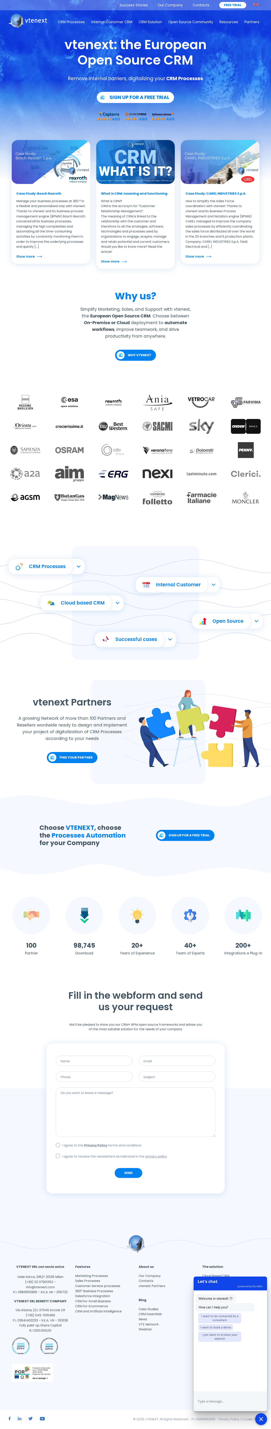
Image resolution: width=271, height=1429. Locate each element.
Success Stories (134, 5)
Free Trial (232, 5)
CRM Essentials (150, 1314)
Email (177, 1068)
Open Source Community (190, 21)
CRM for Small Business (93, 1301)
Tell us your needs (135, 1099)
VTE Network (149, 1324)
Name (94, 1068)
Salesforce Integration (92, 1296)
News (143, 1319)
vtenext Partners (152, 1286)
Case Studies (149, 1309)
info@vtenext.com (40, 1287)
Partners (251, 21)
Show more (25, 256)
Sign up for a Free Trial (189, 835)
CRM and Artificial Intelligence (98, 1311)
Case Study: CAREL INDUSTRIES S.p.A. (215, 193)
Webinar (145, 1329)
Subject (177, 1084)
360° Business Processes (94, 1291)
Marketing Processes (91, 1276)
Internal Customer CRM (111, 21)
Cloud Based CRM (215, 1276)
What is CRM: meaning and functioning (134, 193)
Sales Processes (87, 1281)
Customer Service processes (97, 1286)
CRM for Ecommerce (91, 1306)
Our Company (170, 5)
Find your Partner (76, 757)
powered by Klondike (250, 1286)
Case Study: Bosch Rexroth (38, 193)
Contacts (201, 5)
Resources (228, 21)
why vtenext (139, 355)
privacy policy (156, 1156)
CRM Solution (150, 21)
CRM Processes (71, 21)
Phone (94, 1084)
